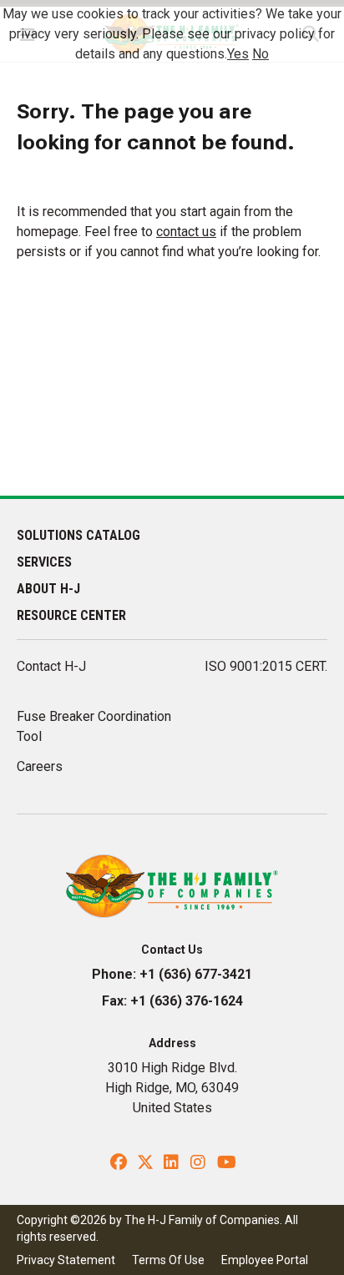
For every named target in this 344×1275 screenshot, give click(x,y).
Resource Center (71, 615)
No (260, 54)
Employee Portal (264, 1260)
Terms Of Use (168, 1260)
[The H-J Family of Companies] (172, 885)
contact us (186, 231)
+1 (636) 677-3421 (195, 974)
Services (44, 562)
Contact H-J (51, 666)
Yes (238, 54)
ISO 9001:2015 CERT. (266, 666)
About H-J (48, 589)
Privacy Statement (66, 1260)
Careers (40, 766)
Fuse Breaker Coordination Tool (94, 726)
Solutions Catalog (78, 535)
